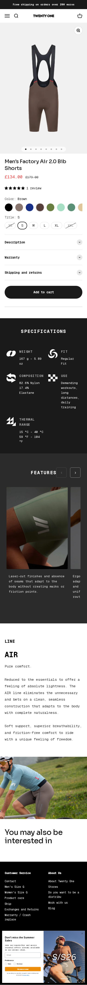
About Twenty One (61, 881)
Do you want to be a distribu (63, 895)
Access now (23, 969)
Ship (8, 904)
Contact (10, 881)
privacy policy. (26, 975)
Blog (51, 908)
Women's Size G (16, 892)
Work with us (58, 903)
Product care (14, 898)
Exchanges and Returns (22, 909)
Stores (53, 887)
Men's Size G (14, 887)
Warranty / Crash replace (18, 917)
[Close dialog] (82, 933)
